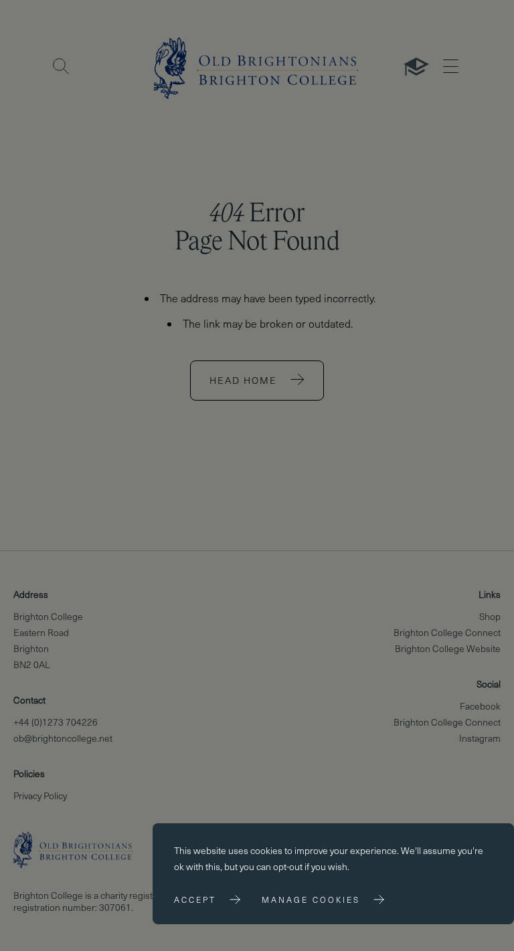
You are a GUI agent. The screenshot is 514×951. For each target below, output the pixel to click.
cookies (266, 850)
